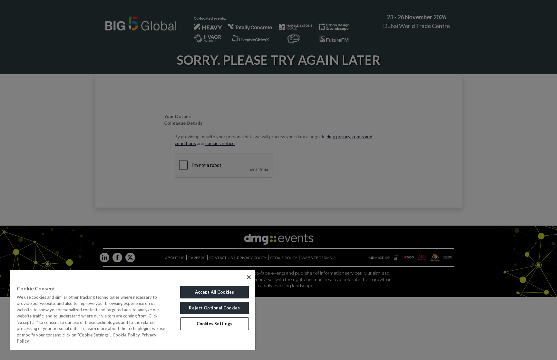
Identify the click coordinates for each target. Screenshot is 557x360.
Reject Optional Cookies (214, 307)
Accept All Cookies (214, 292)
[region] (132, 310)
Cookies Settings (214, 323)
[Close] (249, 277)
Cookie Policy (126, 334)
